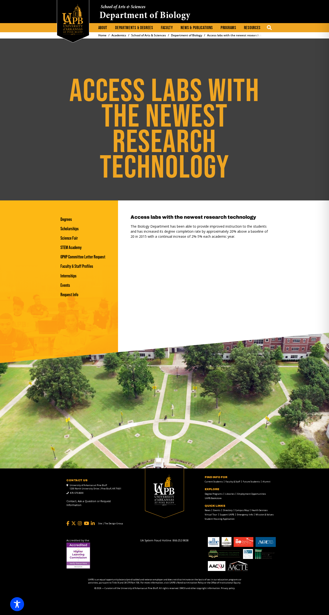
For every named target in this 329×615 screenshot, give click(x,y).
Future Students (251, 481)
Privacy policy (228, 588)
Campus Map (242, 510)
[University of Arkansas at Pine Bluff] (73, 19)
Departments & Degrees (134, 27)
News (208, 510)
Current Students (214, 481)
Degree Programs (214, 494)
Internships (68, 276)
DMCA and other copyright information (199, 588)
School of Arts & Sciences (123, 7)
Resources (252, 27)
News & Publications (197, 27)
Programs (228, 27)
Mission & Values (265, 514)
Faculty (167, 27)
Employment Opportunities (251, 494)
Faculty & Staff (232, 481)
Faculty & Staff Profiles (76, 266)
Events (65, 285)
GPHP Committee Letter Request (82, 257)
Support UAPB (227, 514)
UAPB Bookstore (213, 498)
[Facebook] (67, 523)
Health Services (259, 510)
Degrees (66, 219)
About (103, 27)
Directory (228, 510)
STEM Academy (71, 247)
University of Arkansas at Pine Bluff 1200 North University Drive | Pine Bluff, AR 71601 (95, 487)
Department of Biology (145, 16)
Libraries (230, 494)
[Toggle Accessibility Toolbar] (17, 604)
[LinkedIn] (93, 523)
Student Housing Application (220, 519)
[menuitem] (103, 28)
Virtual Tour (211, 514)
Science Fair (69, 238)
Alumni (266, 481)
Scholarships (69, 229)
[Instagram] (80, 523)
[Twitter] (73, 523)
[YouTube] (86, 523)
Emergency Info (245, 514)
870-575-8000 (77, 492)
